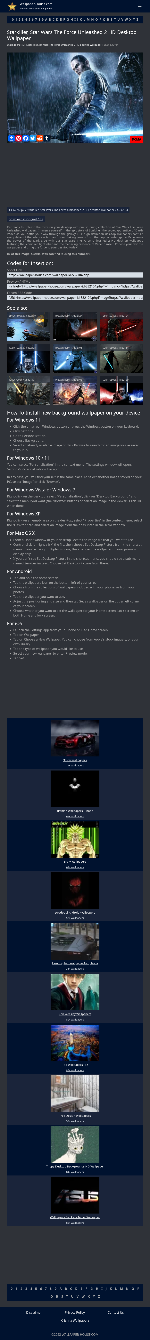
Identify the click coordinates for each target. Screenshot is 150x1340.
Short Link (14, 270)
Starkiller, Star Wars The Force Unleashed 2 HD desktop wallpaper (63, 44)
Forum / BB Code (19, 293)
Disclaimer (34, 1312)
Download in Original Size (26, 219)
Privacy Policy (75, 1312)
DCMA (136, 139)
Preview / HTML (18, 281)
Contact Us (116, 1312)
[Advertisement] (75, 176)
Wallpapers (14, 44)
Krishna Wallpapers (75, 1320)
